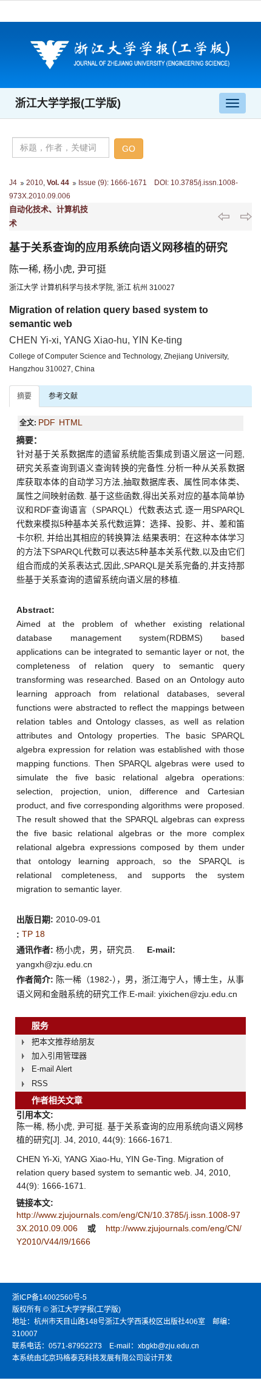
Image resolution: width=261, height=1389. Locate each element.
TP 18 (33, 934)
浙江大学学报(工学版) (68, 103)
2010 (34, 182)
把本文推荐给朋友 (63, 1041)
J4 (13, 182)
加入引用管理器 (59, 1055)
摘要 (24, 396)
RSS (40, 1083)
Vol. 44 (58, 182)
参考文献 (63, 396)
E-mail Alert (52, 1068)
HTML (71, 422)
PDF (46, 422)
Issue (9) (92, 182)
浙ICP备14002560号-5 (49, 1297)
